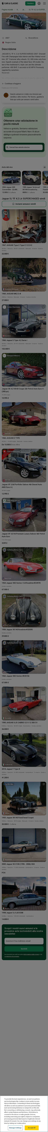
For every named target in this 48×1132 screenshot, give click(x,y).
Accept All (31, 1128)
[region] (24, 1114)
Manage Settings (15, 1128)
